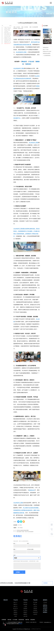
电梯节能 (27, 619)
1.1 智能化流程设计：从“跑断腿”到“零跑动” (8, 28)
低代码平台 (15, 608)
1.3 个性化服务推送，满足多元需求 (7, 30)
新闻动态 (45, 604)
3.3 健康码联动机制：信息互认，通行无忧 (7, 41)
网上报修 (35, 602)
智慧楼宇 (25, 612)
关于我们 (45, 610)
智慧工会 (35, 604)
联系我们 (46, 583)
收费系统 (25, 602)
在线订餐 (25, 616)
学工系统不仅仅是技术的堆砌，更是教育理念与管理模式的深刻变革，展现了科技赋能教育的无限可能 (26, 510)
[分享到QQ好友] (23, 521)
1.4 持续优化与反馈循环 (6, 31)
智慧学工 (15, 610)
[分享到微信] (18, 521)
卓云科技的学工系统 (21, 52)
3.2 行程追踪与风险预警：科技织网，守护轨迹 (8, 40)
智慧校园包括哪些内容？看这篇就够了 (47, 53)
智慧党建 (25, 604)
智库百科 (45, 606)
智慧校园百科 (45, 47)
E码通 (15, 616)
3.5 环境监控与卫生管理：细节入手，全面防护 (8, 43)
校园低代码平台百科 (47, 51)
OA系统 (25, 606)
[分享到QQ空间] (21, 521)
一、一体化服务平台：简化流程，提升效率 (7, 27)
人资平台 (35, 606)
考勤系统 (35, 608)
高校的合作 (32, 490)
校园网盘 (25, 608)
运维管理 (35, 614)
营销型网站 (32, 619)
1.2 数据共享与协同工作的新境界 (7, 29)
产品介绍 (15, 600)
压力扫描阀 (15, 619)
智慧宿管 (15, 614)
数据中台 (15, 604)
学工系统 (20, 525)
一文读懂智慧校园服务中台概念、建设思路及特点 (47, 55)
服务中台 (15, 606)
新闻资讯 (45, 600)
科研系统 (35, 610)
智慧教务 (15, 612)
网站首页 (5, 600)
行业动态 (18, 27)
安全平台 (25, 610)
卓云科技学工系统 (33, 142)
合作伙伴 (45, 608)
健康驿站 (25, 614)
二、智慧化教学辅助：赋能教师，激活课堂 (7, 32)
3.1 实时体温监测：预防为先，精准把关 (7, 39)
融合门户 (15, 602)
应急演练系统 (21, 619)
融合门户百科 (45, 49)
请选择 (15, 558)
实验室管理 (35, 612)
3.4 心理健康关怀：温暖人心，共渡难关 (7, 42)
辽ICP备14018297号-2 (36, 629)
